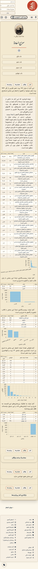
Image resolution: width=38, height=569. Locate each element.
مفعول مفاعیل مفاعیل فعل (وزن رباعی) (24, 200)
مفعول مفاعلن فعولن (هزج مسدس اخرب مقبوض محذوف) (24, 197)
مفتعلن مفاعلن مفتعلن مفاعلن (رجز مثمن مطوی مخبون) (24, 252)
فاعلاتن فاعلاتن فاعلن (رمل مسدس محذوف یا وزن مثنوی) (24, 161)
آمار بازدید (11, 549)
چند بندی (23, 325)
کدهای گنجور (10, 520)
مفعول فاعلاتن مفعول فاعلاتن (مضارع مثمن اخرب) (23, 222)
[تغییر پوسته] (4, 564)
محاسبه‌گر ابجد (10, 533)
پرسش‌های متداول (27, 550)
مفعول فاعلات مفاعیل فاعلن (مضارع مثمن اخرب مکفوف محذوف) (23, 184)
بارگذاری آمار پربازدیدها (19, 495)
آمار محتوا (29, 558)
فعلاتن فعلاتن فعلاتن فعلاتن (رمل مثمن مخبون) (23, 256)
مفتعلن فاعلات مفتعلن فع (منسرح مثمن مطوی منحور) (24, 218)
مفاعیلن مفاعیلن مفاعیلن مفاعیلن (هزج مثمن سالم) (24, 203)
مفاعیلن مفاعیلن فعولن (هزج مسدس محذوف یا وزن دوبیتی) (24, 165)
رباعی (23, 322)
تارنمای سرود (28, 135)
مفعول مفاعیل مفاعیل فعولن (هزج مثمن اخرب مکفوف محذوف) (24, 207)
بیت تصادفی (28, 522)
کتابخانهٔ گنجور (10, 527)
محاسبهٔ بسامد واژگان (19, 458)
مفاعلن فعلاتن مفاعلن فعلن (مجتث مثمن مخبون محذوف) (24, 178)
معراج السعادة (19, 42)
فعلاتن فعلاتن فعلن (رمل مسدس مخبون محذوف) (23, 211)
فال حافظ (29, 527)
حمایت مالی (28, 555)
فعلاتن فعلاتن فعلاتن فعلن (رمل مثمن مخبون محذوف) (24, 169)
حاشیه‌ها (29, 533)
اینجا (12, 114)
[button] (36, 17)
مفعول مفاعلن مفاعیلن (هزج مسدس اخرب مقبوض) (23, 243)
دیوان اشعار (8, 507)
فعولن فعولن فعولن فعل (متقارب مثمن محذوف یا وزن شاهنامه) (24, 157)
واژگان (24, 85)
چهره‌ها (30, 553)
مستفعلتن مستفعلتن (23, 215)
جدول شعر (29, 525)
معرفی (30, 547)
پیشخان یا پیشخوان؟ (8, 540)
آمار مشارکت (10, 547)
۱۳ (14, 350)
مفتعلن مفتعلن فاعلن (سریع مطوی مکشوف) (24, 174)
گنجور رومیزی (10, 522)
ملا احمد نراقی (19, 36)
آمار (30, 85)
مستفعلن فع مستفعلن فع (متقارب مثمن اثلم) (24, 247)
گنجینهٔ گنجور (10, 530)
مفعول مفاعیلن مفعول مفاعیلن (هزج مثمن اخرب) (23, 226)
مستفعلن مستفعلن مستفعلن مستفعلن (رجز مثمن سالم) (24, 230)
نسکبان (12, 543)
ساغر (12, 525)
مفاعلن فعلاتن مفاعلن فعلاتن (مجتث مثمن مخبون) (23, 239)
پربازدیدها (9, 85)
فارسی (23, 286)
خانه (30, 520)
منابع (12, 552)
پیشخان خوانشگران (9, 538)
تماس (12, 555)
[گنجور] (32, 5)
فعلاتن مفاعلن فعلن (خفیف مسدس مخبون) (23, 188)
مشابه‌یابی (29, 535)
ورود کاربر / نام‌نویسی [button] (20, 17)
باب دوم (19, 62)
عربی (23, 288)
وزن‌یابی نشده (23, 181)
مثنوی (23, 320)
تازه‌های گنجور (28, 538)
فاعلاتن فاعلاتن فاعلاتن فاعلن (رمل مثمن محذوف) (24, 192)
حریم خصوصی (10, 557)
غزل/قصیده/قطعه (24, 318)
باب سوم (19, 68)
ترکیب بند (23, 327)
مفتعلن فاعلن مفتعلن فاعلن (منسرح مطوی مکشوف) (23, 235)
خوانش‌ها (17, 85)
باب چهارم (19, 73)
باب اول (19, 56)
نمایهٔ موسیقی (28, 530)
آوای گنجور (11, 535)
